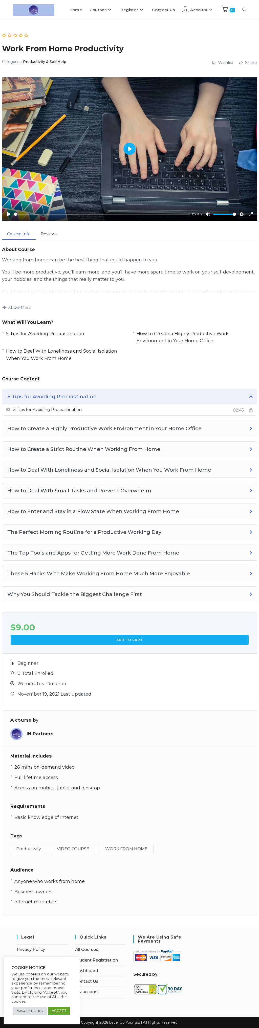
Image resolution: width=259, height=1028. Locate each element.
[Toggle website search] (244, 10)
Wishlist (225, 62)
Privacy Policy (31, 949)
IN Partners (40, 734)
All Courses (86, 949)
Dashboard (86, 970)
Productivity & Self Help (44, 61)
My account (87, 991)
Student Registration (96, 960)
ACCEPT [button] (59, 1011)
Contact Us (86, 981)
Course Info (19, 234)
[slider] (102, 214)
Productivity (28, 849)
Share (251, 62)
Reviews (49, 234)
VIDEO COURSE (73, 849)
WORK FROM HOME (126, 849)
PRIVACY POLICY (30, 1011)
